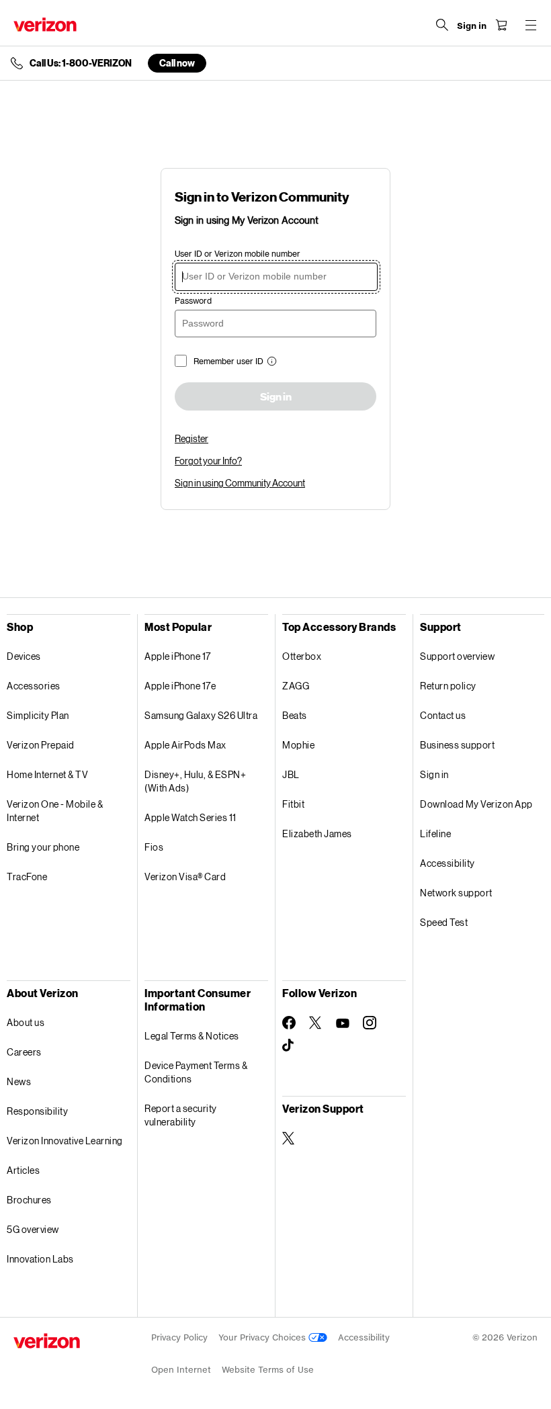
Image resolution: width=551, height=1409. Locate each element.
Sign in (276, 397)
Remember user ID (228, 361)
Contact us (443, 715)
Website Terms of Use (268, 1370)
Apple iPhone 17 (177, 656)
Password (193, 301)
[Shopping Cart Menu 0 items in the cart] (501, 25)
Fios (153, 847)
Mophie (298, 745)
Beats (294, 715)
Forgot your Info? (208, 460)
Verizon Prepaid (41, 745)
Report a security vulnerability (180, 1115)
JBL (291, 774)
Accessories (33, 685)
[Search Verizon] (442, 25)
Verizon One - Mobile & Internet (55, 810)
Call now (177, 63)
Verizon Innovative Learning (65, 1140)
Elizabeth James (317, 833)
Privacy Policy (179, 1337)
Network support (456, 892)
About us (25, 1022)
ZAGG (295, 685)
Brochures (29, 1199)
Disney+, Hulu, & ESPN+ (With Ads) (195, 781)
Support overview (457, 656)
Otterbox (301, 656)
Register (191, 438)
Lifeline (435, 833)
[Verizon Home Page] (45, 24)
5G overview (33, 1229)
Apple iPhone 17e (180, 685)
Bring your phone (43, 847)
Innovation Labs (40, 1259)
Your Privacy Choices (263, 1337)
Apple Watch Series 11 (190, 817)
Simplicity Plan (38, 715)
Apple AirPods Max (185, 745)
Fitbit (293, 804)
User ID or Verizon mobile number (237, 254)
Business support (457, 745)
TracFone (27, 876)
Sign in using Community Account (240, 482)
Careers (24, 1052)
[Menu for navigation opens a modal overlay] (531, 25)
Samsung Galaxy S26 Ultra (200, 715)
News (19, 1081)
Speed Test (444, 922)
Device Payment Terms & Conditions (195, 1072)
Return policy (448, 685)
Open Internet (181, 1370)
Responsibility (37, 1111)
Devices (24, 656)
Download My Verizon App (476, 804)
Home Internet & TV (47, 774)
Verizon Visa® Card (185, 876)
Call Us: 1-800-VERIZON (81, 63)
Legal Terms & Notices (191, 1035)
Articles (23, 1170)
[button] (270, 362)
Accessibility (447, 863)
